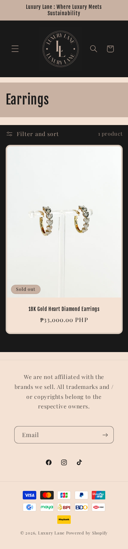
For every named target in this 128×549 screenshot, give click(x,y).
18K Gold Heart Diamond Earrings (64, 309)
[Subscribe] (105, 434)
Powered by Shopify (87, 533)
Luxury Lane (51, 533)
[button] (15, 49)
